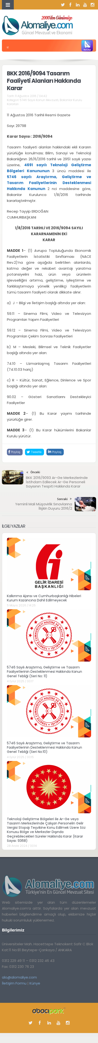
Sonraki (62, 499)
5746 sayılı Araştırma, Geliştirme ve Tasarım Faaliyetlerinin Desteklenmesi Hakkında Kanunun (49, 182)
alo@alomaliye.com (19, 977)
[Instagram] (92, 4)
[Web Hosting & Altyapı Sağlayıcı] (48, 1010)
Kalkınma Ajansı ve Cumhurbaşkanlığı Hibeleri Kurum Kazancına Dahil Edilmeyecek (44, 598)
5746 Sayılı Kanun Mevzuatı (39, 100)
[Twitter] (63, 4)
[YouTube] (85, 4)
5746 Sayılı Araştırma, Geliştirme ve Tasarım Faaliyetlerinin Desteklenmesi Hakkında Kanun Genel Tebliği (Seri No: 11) (44, 671)
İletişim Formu (14, 983)
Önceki (35, 472)
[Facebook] (70, 4)
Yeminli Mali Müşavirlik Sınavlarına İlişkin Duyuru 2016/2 (43, 506)
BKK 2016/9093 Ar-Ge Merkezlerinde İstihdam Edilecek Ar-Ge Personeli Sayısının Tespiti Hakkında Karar (57, 482)
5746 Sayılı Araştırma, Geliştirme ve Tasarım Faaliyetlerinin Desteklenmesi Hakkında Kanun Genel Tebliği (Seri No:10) (44, 747)
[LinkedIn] (77, 4)
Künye (34, 983)
